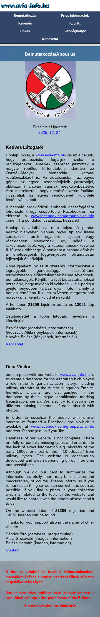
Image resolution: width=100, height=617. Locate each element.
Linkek (25, 31)
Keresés (25, 23)
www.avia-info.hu (50, 155)
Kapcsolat (50, 39)
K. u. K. (75, 23)
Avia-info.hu (35, 5)
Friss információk (75, 16)
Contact (12, 550)
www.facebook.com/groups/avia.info (62, 216)
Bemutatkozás (25, 16)
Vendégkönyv (75, 31)
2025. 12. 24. (50, 132)
